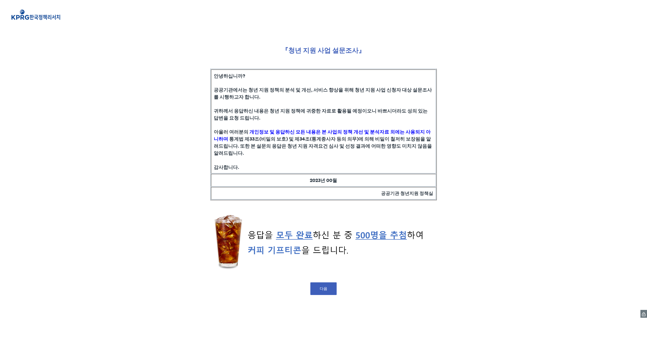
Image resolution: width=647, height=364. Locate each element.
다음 (323, 288)
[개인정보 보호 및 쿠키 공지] (644, 313)
